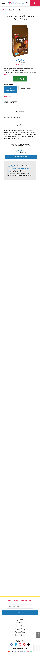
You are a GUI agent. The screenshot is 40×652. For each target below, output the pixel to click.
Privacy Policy (20, 629)
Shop (10, 10)
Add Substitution (10, 89)
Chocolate (18, 10)
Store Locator (20, 623)
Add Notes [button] (7, 96)
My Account (20, 620)
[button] (20, 78)
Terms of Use (20, 632)
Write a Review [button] (21, 65)
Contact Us (20, 626)
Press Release (20, 635)
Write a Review (21, 157)
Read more (7, 75)
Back (5, 10)
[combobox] (27, 88)
